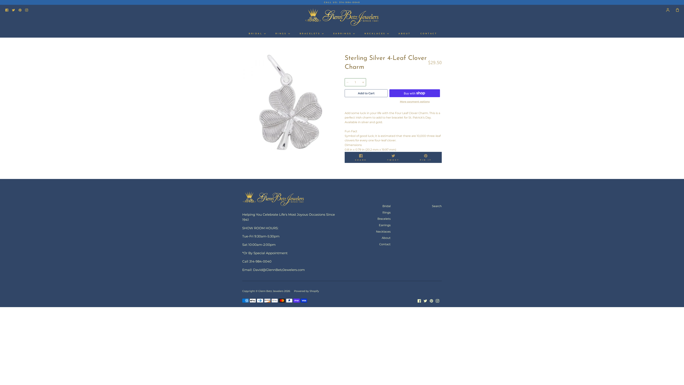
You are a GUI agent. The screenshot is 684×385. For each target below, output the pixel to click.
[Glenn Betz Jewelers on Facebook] (419, 301)
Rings (281, 33)
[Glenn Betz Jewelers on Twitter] (425, 301)
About (404, 33)
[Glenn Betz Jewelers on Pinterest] (431, 301)
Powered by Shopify (306, 291)
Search (437, 206)
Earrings (343, 33)
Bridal (256, 33)
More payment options (415, 101)
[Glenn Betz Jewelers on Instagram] (437, 301)
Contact (428, 33)
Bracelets (311, 33)
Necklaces (375, 33)
